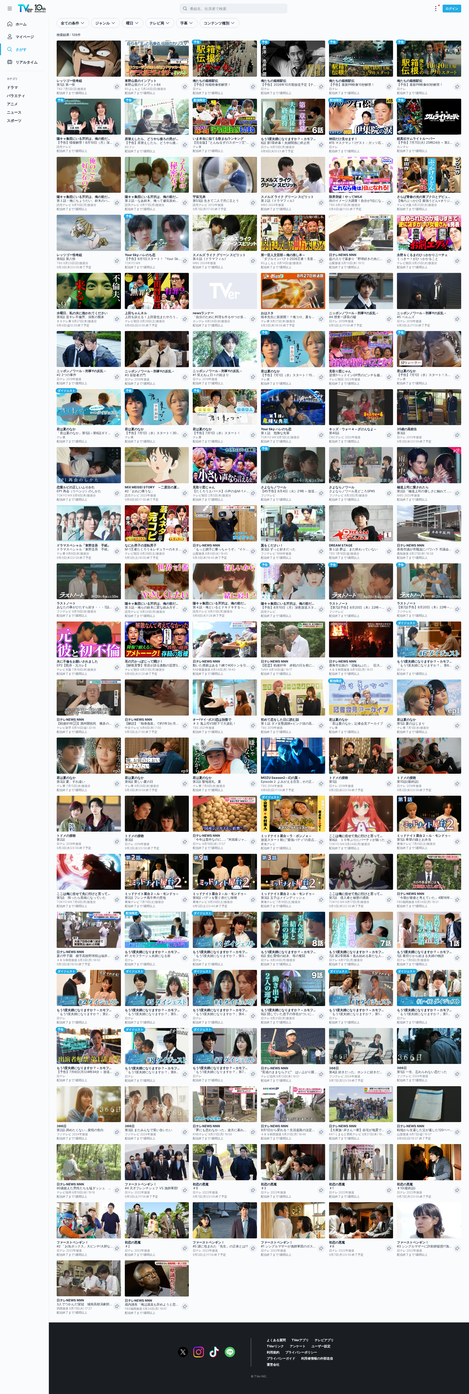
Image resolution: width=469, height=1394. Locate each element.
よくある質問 (276, 1340)
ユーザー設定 (320, 1346)
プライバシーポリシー (301, 1352)
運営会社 (273, 1364)
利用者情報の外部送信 (317, 1358)
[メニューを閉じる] (10, 8)
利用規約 (273, 1352)
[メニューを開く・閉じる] (436, 8)
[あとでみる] (117, 87)
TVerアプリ (300, 1340)
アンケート (298, 1346)
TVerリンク (275, 1346)
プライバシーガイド (281, 1358)
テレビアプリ (324, 1340)
